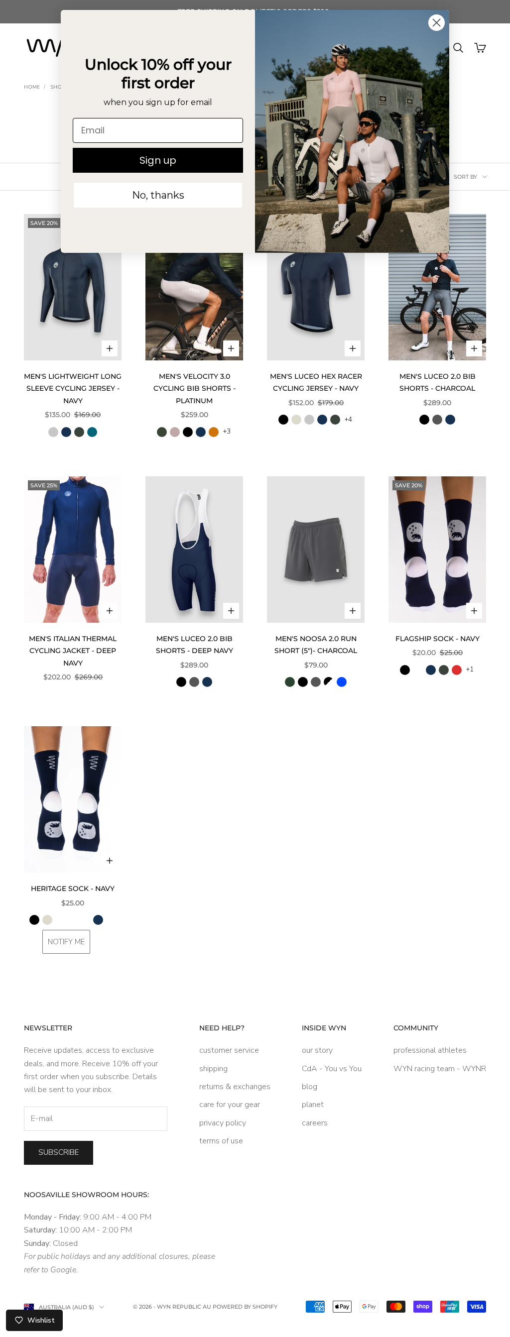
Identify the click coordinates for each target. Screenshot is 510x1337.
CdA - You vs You (332, 1068)
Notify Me (66, 942)
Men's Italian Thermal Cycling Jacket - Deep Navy (73, 651)
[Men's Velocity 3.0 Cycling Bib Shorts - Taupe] (175, 432)
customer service (229, 1050)
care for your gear (229, 1104)
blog (309, 1086)
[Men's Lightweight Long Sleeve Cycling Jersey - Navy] (66, 432)
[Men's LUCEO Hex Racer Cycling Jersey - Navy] (322, 420)
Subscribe (58, 1152)
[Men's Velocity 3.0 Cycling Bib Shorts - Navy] (201, 432)
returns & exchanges (234, 1086)
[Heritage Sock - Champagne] (66, 920)
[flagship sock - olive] (444, 670)
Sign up (157, 160)
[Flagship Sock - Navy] (431, 670)
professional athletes (430, 1050)
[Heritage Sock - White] (111, 920)
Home (32, 87)
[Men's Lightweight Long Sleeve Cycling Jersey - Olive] (79, 432)
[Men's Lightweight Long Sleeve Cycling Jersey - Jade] (92, 432)
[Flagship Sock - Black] (405, 670)
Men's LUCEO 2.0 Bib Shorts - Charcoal (437, 382)
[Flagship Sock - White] (418, 670)
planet (313, 1104)
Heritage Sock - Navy (73, 888)
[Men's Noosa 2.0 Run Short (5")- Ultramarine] (342, 682)
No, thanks (158, 195)
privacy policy (222, 1122)
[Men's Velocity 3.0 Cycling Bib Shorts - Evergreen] (162, 432)
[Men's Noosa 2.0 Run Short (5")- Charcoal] (316, 682)
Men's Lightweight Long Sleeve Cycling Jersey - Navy (73, 388)
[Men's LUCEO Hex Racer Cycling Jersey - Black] (283, 420)
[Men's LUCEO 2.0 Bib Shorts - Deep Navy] (450, 420)
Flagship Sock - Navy (437, 638)
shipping (213, 1068)
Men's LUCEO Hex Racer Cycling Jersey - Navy (316, 382)
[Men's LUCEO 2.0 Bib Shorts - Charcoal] (437, 420)
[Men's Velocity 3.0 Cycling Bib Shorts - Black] (188, 432)
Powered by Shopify (245, 1306)
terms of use (221, 1140)
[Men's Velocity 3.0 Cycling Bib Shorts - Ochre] (214, 432)
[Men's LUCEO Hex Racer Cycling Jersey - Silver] (309, 420)
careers (315, 1122)
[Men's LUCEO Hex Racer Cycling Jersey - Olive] (335, 420)
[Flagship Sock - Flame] (457, 670)
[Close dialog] (436, 22)
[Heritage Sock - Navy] (98, 920)
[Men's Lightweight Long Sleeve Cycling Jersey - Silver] (53, 432)
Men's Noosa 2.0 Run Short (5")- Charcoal (315, 644)
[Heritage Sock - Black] (34, 920)
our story (317, 1050)
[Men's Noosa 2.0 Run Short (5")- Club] (329, 682)
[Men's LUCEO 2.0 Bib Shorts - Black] (424, 420)
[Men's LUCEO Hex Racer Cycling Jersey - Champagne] (296, 420)
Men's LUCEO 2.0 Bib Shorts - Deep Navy (194, 644)
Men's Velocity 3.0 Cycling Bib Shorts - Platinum (194, 388)
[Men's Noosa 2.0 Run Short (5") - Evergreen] (290, 682)
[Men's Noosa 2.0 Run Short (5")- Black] (303, 682)
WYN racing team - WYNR (439, 1068)
